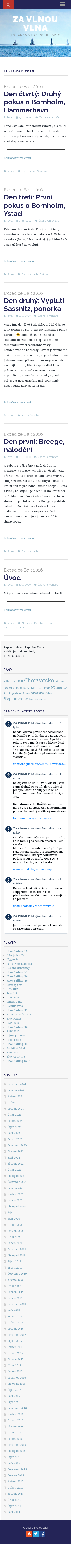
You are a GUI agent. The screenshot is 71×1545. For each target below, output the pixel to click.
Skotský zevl (15, 985)
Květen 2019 (15, 1279)
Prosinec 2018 (17, 1304)
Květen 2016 (15, 1414)
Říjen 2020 (14, 1212)
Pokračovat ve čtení (19, 158)
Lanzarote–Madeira (19, 963)
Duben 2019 (15, 1286)
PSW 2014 (13, 1052)
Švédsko (42, 171)
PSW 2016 (13, 1023)
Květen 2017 (15, 1347)
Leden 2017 (15, 1371)
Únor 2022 (14, 1169)
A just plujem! (16, 1035)
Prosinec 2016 (17, 1377)
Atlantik (10, 681)
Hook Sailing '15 (17, 1044)
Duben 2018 (15, 1322)
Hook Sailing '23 (17, 951)
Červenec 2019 (17, 1273)
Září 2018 (14, 1310)
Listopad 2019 (17, 1255)
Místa (47, 688)
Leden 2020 (15, 1243)
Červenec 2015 (17, 1469)
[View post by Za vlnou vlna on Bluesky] (36, 922)
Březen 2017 (16, 1359)
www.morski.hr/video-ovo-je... (33, 869)
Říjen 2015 (14, 1457)
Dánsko (32, 171)
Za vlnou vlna (35, 23)
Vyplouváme (11, 627)
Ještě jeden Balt (17, 955)
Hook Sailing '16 (17, 1027)
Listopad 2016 (17, 1383)
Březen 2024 (16, 1108)
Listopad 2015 (17, 1451)
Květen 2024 (15, 1096)
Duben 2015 (15, 1487)
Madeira (37, 688)
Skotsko (37, 693)
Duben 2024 (15, 1102)
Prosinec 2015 (17, 1444)
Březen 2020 (16, 1230)
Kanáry (26, 688)
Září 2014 (14, 1512)
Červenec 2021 (17, 1182)
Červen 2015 (16, 1475)
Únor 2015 (14, 1500)
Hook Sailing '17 (17, 1010)
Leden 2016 (15, 1438)
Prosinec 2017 (17, 1334)
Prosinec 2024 (17, 1084)
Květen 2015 (15, 1481)
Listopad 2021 (17, 1176)
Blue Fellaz (14, 1018)
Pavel (9, 117)
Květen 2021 (15, 1194)
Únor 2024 (14, 1114)
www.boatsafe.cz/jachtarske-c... (34, 906)
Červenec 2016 (17, 1408)
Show (26, 693)
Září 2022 (14, 1157)
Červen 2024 (16, 1090)
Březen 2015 (16, 1493)
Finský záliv (14, 1001)
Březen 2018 (16, 1328)
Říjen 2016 (14, 1390)
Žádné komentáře (49, 117)
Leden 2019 (15, 1298)
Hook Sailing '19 (17, 980)
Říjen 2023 (14, 1127)
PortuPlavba (15, 1006)
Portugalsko (13, 693)
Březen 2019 (16, 1292)
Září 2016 (14, 1396)
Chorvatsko (39, 680)
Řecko (33, 699)
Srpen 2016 (15, 1402)
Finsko (19, 688)
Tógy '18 (12, 993)
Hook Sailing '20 (17, 976)
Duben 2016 (15, 1420)
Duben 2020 (15, 1224)
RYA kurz (13, 989)
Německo (33, 274)
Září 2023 (14, 1133)
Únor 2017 (14, 1365)
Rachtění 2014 (16, 1048)
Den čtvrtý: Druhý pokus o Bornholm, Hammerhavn (34, 99)
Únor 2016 (14, 1432)
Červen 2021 (16, 1188)
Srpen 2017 (15, 1341)
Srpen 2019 (15, 1267)
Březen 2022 (16, 1163)
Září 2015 (14, 1463)
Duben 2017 (15, 1353)
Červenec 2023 (17, 1145)
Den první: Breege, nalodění (34, 442)
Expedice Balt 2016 (19, 1014)
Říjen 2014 (14, 1506)
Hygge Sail (13, 959)
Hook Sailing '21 (17, 972)
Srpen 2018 (15, 1316)
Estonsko (9, 688)
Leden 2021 (15, 1200)
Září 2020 (14, 1218)
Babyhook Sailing (18, 968)
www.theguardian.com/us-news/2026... (39, 764)
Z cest (11, 171)
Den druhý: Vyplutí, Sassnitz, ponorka (35, 302)
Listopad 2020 (17, 1206)
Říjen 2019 (14, 1261)
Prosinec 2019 (17, 1249)
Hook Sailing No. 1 (18, 1061)
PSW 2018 (13, 997)
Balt (24, 171)
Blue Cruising (16, 1056)
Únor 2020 (14, 1237)
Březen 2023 (16, 1151)
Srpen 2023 (15, 1139)
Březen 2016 (16, 1426)
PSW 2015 (13, 1031)
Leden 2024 (15, 1120)
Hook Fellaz (14, 1040)
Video (48, 693)
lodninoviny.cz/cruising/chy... (32, 818)
